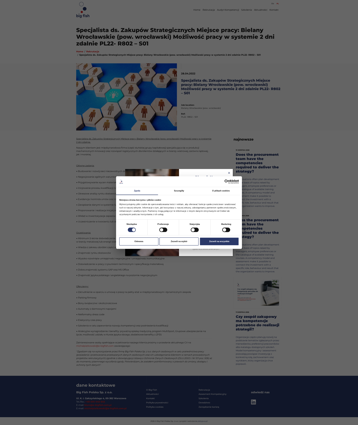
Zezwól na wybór (179, 241)
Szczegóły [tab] (179, 191)
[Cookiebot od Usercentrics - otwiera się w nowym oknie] (226, 181)
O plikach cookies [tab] (221, 191)
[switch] (163, 230)
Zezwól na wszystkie (219, 241)
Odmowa (138, 241)
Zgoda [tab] (137, 191)
